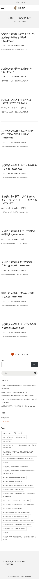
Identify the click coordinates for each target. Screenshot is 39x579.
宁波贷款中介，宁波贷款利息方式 (13, 508)
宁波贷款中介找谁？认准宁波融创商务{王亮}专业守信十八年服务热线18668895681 (19, 200)
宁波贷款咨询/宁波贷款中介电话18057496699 (16, 512)
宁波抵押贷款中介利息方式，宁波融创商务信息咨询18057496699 (18, 453)
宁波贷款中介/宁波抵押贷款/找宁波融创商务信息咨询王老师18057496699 (19, 472)
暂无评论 (23, 45)
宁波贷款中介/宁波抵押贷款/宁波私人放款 (15, 467)
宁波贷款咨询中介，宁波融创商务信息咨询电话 (17, 525)
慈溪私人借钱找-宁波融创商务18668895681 (14, 392)
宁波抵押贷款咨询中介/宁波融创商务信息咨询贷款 (18, 459)
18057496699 (7, 433)
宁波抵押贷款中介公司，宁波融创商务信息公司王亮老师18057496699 (19, 446)
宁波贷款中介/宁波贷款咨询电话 (12, 481)
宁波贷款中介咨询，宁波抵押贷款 (13, 490)
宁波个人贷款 (18, 433)
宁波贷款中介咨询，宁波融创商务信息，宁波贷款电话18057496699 (19, 495)
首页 (14, 21)
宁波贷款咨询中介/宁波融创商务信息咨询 (15, 516)
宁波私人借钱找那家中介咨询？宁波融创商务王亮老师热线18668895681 (18, 37)
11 (22, 354)
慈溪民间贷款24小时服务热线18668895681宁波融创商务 (18, 396)
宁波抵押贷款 (7, 441)
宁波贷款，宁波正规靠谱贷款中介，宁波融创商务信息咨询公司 (19, 538)
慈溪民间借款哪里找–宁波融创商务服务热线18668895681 (18, 406)
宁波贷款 (5, 463)
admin (17, 45)
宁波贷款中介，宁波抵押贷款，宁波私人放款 (16, 500)
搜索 (2, 361)
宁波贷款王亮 (7, 533)
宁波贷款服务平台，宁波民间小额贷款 (14, 529)
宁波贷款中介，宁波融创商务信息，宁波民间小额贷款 (19, 504)
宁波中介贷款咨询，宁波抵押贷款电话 (14, 437)
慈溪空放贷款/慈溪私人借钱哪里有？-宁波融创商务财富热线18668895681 (17, 134)
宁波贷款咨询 (5, 418)
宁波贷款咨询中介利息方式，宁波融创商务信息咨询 (18, 520)
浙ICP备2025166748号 (24, 576)
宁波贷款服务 (5, 421)
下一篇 (26, 354)
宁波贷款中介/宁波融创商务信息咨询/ (14, 477)
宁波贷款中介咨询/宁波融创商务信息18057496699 (18, 485)
